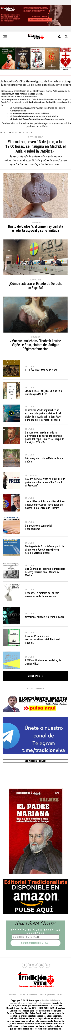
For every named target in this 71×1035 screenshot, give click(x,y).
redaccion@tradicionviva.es (38, 1002)
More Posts (35, 676)
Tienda (21, 994)
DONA (60, 994)
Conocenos (32, 994)
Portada (12, 994)
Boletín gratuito (47, 994)
